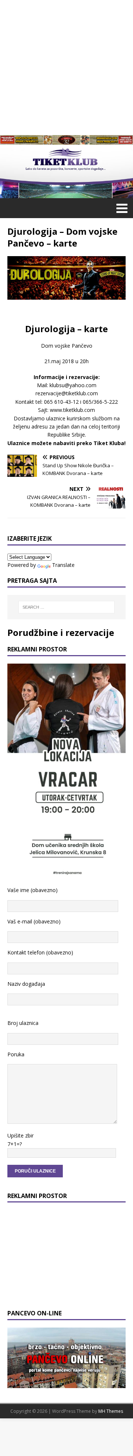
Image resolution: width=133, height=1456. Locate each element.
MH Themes (110, 1411)
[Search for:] (66, 607)
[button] (120, 208)
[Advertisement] (66, 66)
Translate (63, 564)
